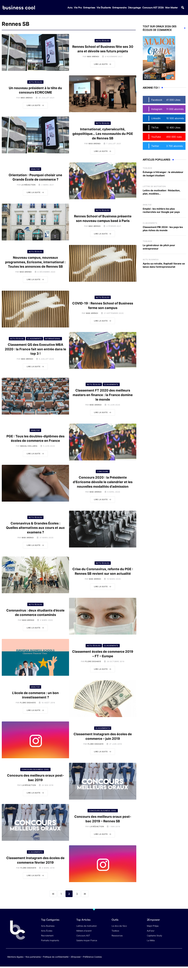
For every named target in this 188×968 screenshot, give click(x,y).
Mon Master (171, 7)
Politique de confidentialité (55, 957)
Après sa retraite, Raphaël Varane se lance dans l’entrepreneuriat (164, 265)
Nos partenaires (33, 957)
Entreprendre (119, 7)
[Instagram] (179, 956)
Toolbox (147, 168)
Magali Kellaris (28, 446)
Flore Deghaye (93, 661)
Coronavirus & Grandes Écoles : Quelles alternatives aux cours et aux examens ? (35, 527)
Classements (150, 223)
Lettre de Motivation (154, 186)
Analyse (147, 205)
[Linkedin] (179, 958)
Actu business (150, 259)
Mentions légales (15, 957)
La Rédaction (28, 185)
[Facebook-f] (162, 956)
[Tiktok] (173, 956)
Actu (70, 7)
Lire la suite (101, 64)
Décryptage (134, 7)
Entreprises (89, 7)
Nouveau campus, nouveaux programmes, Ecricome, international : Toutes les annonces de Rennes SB (35, 262)
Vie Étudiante (104, 7)
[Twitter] (156, 956)
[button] (182, 7)
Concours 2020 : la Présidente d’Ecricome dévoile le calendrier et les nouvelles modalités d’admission (102, 481)
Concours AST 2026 (153, 7)
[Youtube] (168, 956)
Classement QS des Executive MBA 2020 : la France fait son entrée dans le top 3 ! (35, 349)
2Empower (76, 957)
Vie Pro (78, 7)
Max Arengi (93, 56)
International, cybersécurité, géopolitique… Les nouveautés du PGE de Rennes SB (102, 133)
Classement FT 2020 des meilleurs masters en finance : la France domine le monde (103, 394)
